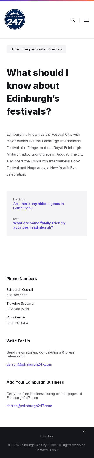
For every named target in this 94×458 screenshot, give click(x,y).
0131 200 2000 (17, 295)
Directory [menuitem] (47, 436)
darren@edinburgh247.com (29, 364)
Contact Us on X (47, 450)
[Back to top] (84, 432)
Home (15, 49)
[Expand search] (72, 19)
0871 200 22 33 (18, 309)
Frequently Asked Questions (43, 49)
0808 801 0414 (17, 323)
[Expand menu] (86, 19)
